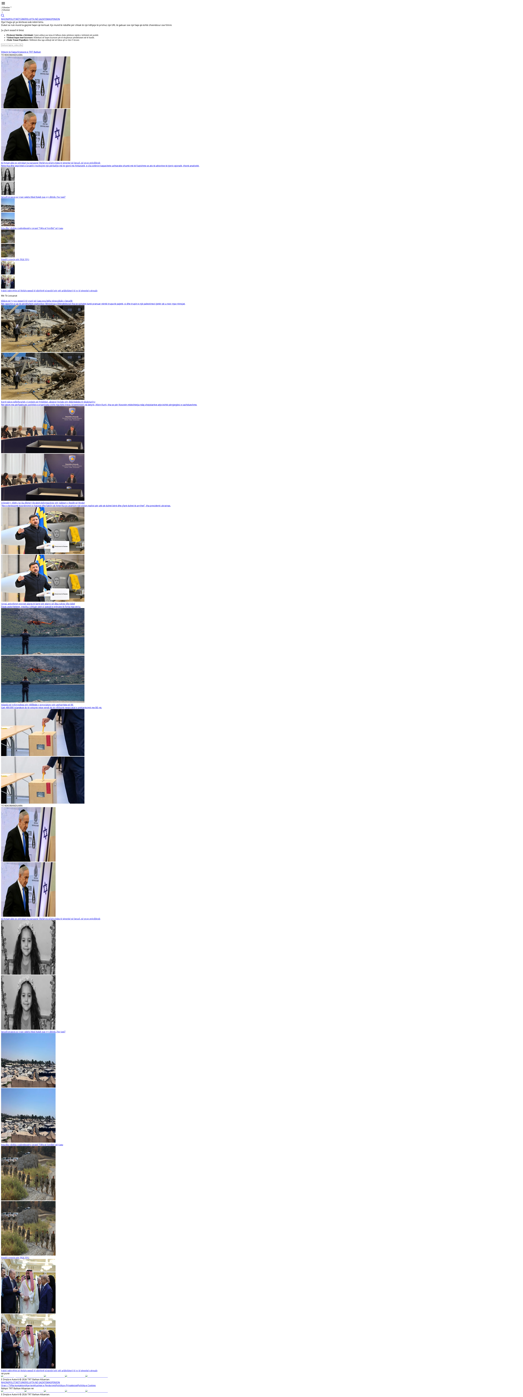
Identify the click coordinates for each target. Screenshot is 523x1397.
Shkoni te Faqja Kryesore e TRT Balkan (21, 51)
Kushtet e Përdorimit (45, 1385)
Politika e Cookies (86, 1385)
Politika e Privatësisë (66, 1385)
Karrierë (30, 1385)
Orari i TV (6, 1385)
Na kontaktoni (18, 1385)
